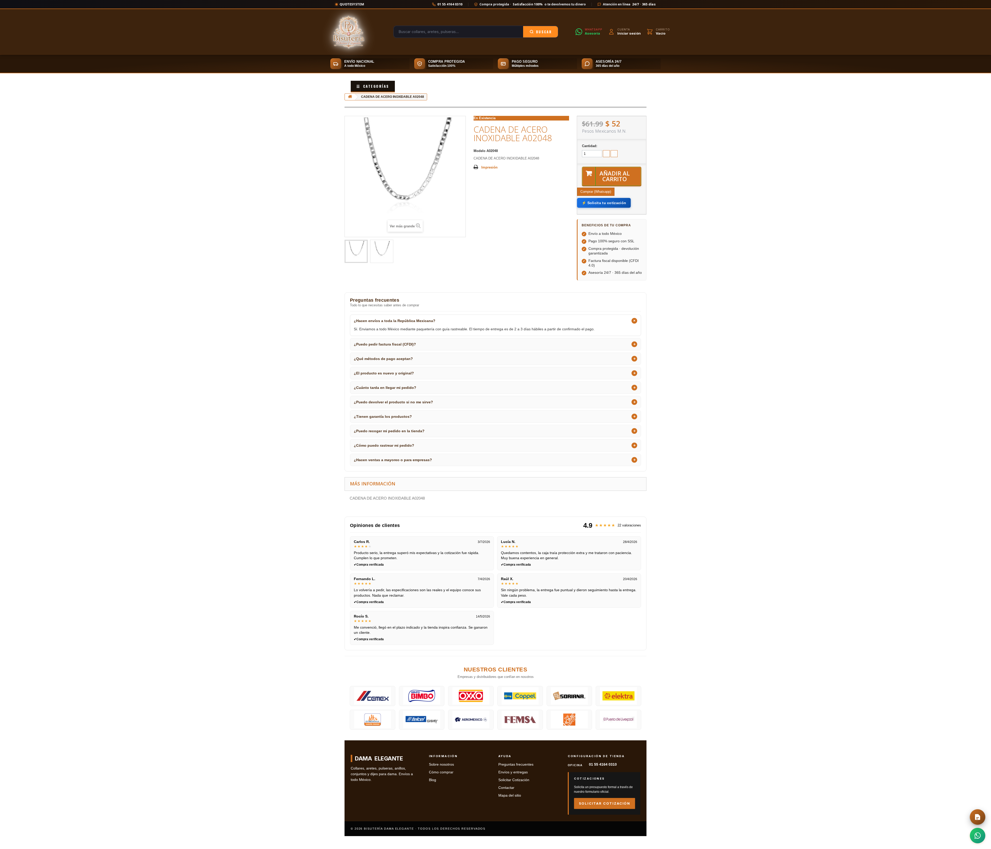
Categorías (372, 86)
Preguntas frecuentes (515, 764)
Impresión (489, 167)
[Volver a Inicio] (350, 97)
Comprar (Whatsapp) (595, 192)
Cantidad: (589, 146)
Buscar (544, 31)
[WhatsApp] (977, 835)
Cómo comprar (441, 772)
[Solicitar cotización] (977, 817)
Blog (432, 780)
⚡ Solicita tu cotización (604, 203)
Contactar (506, 788)
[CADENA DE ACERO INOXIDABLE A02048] (356, 251)
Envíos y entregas (513, 772)
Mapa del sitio (509, 795)
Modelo (479, 151)
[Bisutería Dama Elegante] (348, 32)
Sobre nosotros (441, 764)
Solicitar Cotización (513, 780)
